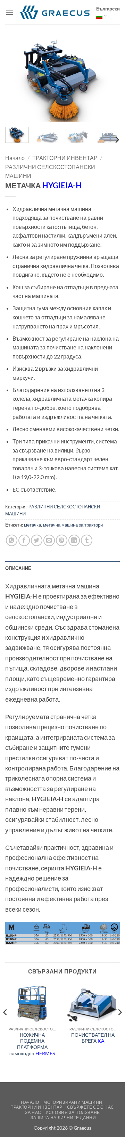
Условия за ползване (72, 1112)
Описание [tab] (18, 568)
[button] (9, 12)
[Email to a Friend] (49, 540)
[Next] (108, 78)
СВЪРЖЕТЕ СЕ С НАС (90, 1107)
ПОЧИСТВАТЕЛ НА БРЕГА (93, 1038)
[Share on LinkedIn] (74, 540)
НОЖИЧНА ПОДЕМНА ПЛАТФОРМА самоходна (32, 1044)
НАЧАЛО (30, 1102)
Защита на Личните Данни (63, 1117)
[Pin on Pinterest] (61, 540)
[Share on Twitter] (36, 540)
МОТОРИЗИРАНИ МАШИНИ (72, 1102)
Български (108, 9)
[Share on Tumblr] (86, 540)
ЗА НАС (33, 1112)
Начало (15, 157)
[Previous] (16, 78)
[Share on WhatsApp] (11, 540)
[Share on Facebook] (24, 540)
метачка (32, 525)
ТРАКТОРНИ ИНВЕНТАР (65, 157)
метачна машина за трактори (73, 525)
